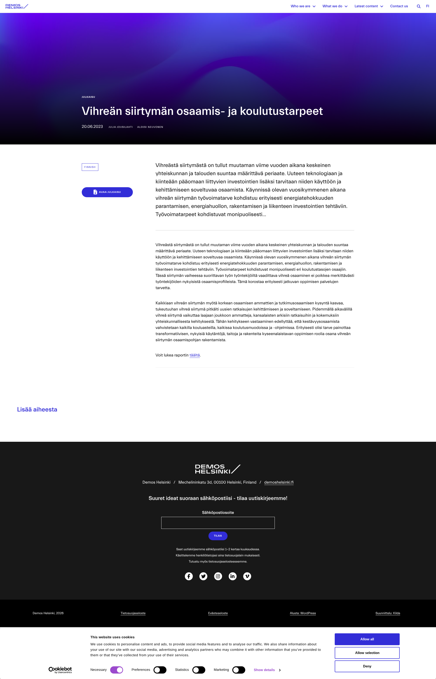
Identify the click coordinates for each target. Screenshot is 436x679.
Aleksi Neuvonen (150, 127)
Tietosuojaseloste (133, 613)
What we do (332, 6)
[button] (314, 6)
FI (427, 6)
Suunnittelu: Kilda (388, 613)
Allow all (367, 639)
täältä (195, 355)
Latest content (366, 6)
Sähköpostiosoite (218, 512)
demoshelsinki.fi (279, 482)
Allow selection (367, 653)
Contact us (399, 6)
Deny (367, 666)
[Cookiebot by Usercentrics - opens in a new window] (60, 670)
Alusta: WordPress (303, 613)
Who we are (300, 6)
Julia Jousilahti (121, 127)
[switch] (160, 670)
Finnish (90, 167)
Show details (264, 670)
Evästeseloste (218, 613)
